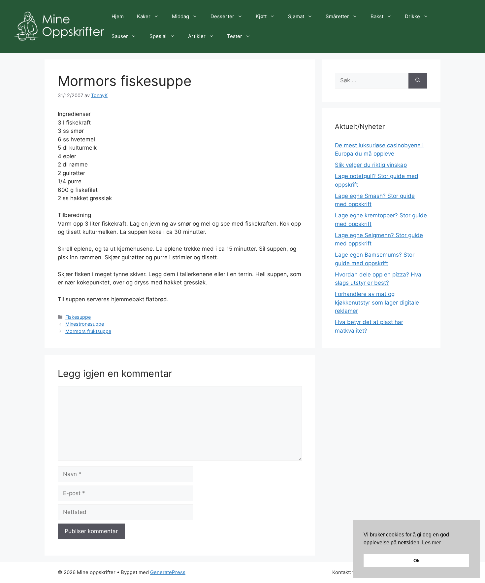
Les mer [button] (431, 542)
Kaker (143, 16)
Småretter (337, 16)
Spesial (158, 36)
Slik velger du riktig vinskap (371, 165)
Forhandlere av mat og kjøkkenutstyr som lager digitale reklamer (377, 302)
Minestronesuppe (84, 324)
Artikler (197, 36)
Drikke (412, 16)
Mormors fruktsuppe (88, 331)
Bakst (377, 16)
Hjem (118, 16)
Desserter (222, 16)
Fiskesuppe (78, 317)
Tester (234, 36)
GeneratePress (167, 572)
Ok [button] (416, 560)
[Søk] (417, 81)
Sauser (120, 36)
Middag (180, 16)
